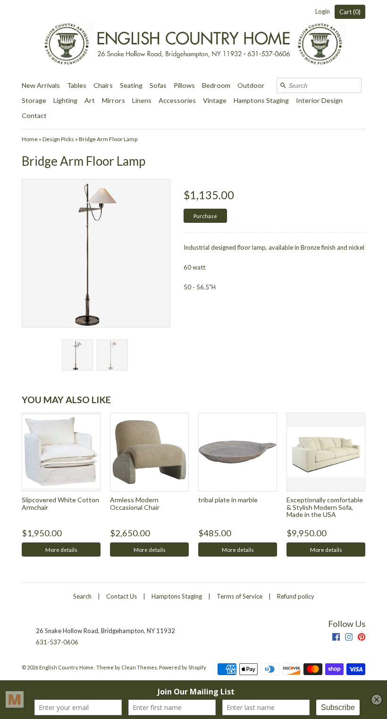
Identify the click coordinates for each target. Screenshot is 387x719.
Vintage (215, 100)
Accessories (177, 100)
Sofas (158, 85)
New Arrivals (41, 85)
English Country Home (66, 667)
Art (89, 100)
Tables (76, 85)
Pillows (184, 85)
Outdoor (251, 85)
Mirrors (113, 100)
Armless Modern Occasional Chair (135, 503)
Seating (131, 85)
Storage (34, 100)
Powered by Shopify (182, 667)
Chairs (103, 85)
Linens (141, 100)
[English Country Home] (193, 38)
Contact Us (121, 596)
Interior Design (319, 100)
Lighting (65, 100)
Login (322, 11)
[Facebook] (336, 638)
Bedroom (216, 85)
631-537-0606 (57, 642)
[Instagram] (349, 638)
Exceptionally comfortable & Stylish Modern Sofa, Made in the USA (324, 507)
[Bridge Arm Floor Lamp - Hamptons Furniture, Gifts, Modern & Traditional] (77, 355)
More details (61, 549)
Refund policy (295, 596)
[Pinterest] (361, 638)
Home (30, 139)
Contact (34, 115)
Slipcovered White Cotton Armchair (60, 503)
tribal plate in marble (228, 500)
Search (82, 596)
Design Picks (58, 139)
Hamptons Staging (261, 100)
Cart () (350, 12)
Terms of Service (239, 596)
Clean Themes (139, 667)
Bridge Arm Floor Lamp (108, 139)
